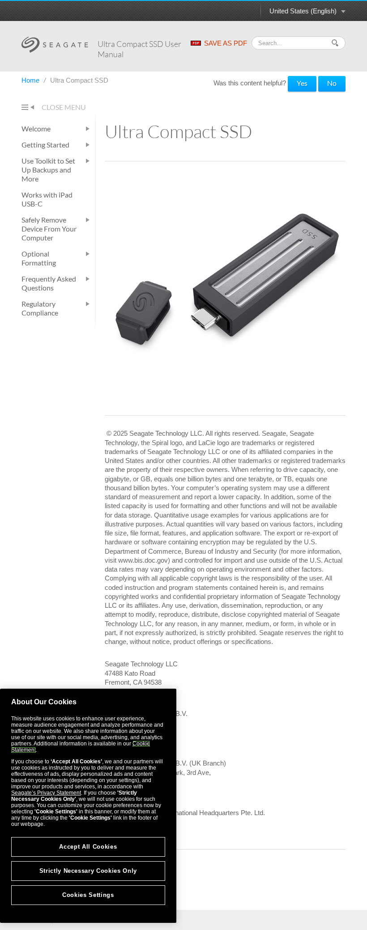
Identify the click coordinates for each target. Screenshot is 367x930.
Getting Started (45, 144)
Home (31, 80)
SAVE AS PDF (225, 43)
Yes (302, 83)
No (332, 83)
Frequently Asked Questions (48, 283)
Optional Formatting (38, 258)
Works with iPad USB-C (47, 199)
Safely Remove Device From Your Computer (49, 228)
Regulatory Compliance (39, 308)
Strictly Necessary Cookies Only (88, 870)
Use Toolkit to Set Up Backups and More (48, 169)
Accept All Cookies (88, 846)
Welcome (36, 128)
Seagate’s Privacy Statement (46, 793)
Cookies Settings (88, 895)
